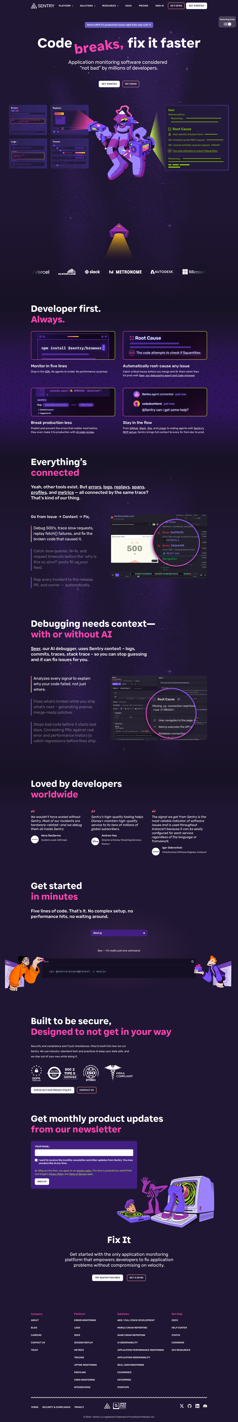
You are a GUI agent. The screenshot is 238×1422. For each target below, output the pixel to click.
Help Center (179, 1327)
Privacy (79, 1407)
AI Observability (127, 1342)
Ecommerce (124, 1372)
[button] (227, 22)
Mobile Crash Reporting (132, 1327)
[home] (107, 1406)
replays (122, 486)
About (35, 1320)
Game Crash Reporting (131, 1335)
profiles (39, 492)
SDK (47, 371)
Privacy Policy (56, 1174)
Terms (34, 1407)
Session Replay (83, 1342)
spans (138, 486)
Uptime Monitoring (85, 1365)
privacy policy (84, 1170)
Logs (77, 1327)
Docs (175, 1320)
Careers (36, 1335)
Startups (123, 1387)
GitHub (134, 428)
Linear (162, 428)
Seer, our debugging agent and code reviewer (167, 375)
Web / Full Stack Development (136, 1320)
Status (176, 1335)
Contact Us (38, 1342)
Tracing (79, 1357)
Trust (34, 1350)
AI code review (85, 432)
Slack (142, 428)
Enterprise (124, 1379)
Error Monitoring (85, 1320)
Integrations (82, 1387)
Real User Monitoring (130, 1365)
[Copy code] (192, 961)
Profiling (80, 1372)
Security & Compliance (56, 1407)
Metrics (79, 1350)
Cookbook (178, 1342)
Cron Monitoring (84, 1379)
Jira (149, 428)
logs (107, 486)
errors (94, 486)
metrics (66, 492)
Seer (35, 648)
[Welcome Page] (42, 5)
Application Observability (133, 1357)
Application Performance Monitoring (140, 1350)
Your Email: (42, 1146)
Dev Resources (181, 1350)
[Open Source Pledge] (119, 1406)
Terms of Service (78, 1174)
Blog (34, 1327)
